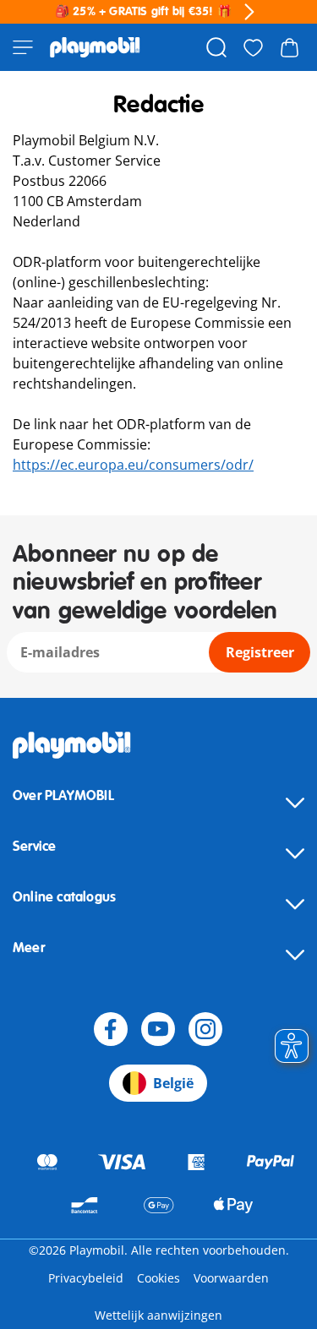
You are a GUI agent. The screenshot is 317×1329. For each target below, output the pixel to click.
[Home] (95, 47)
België (173, 1083)
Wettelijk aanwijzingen (158, 1315)
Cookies (158, 1278)
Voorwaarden (231, 1278)
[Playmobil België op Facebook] (111, 1029)
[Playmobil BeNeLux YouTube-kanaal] (158, 1029)
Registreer (260, 652)
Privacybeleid (85, 1278)
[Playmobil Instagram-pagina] (205, 1029)
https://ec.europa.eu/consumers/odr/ (133, 464)
